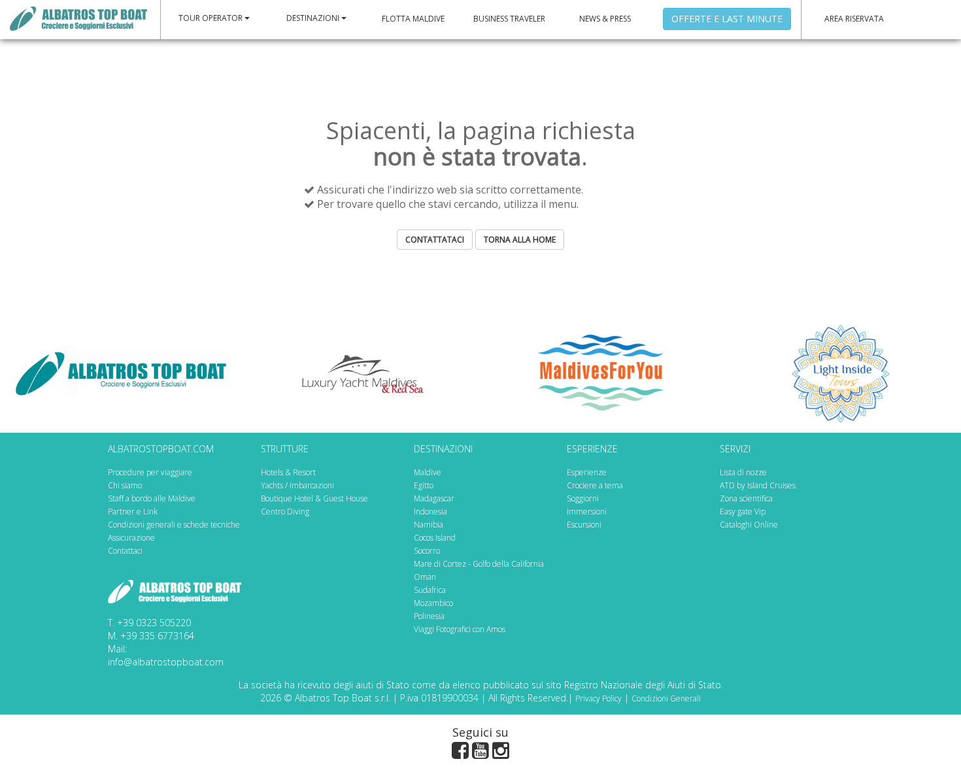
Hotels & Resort (288, 472)
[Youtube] (480, 753)
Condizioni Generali (666, 698)
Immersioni (587, 511)
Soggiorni (583, 498)
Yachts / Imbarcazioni (297, 485)
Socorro (427, 550)
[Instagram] (500, 753)
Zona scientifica (746, 498)
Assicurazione (131, 537)
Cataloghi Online (749, 524)
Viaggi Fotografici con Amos (459, 629)
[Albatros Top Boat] (78, 18)
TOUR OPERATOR (211, 18)
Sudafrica (430, 590)
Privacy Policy (598, 698)
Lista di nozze (743, 472)
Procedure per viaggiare (150, 472)
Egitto (423, 485)
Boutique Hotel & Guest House (314, 498)
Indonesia (430, 511)
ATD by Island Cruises (758, 485)
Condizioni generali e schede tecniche (174, 524)
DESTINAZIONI (313, 18)
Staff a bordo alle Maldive (151, 498)
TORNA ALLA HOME (520, 239)
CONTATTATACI (434, 239)
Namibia (428, 524)
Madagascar (434, 498)
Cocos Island (435, 537)
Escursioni (584, 524)
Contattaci (125, 550)
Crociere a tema (595, 485)
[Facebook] (460, 753)
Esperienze (587, 472)
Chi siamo (125, 485)
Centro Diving (285, 511)
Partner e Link (133, 511)
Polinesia (429, 616)
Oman (425, 576)
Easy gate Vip (743, 511)
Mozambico (433, 603)
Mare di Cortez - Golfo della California (479, 563)
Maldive (427, 472)
